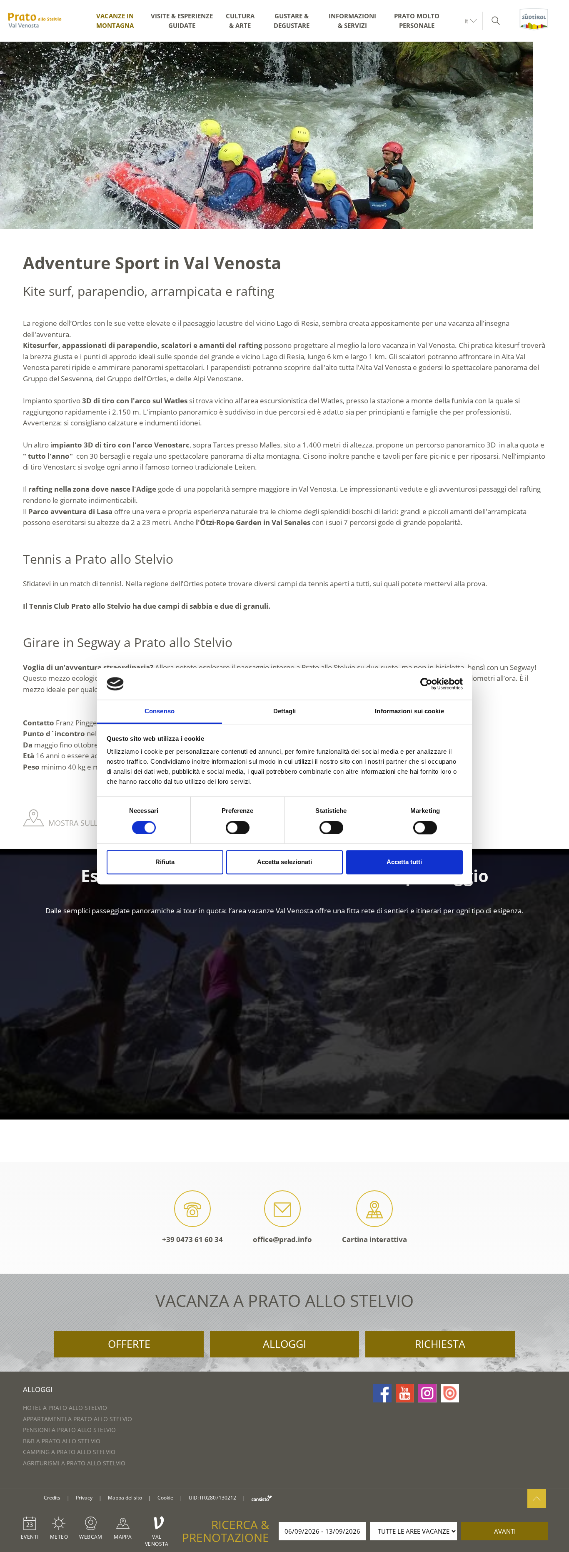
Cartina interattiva (374, 1239)
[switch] (238, 827)
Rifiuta (165, 862)
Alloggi (284, 1344)
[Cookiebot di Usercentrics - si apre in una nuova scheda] (426, 683)
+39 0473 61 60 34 (192, 1239)
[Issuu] (450, 1393)
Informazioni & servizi (352, 21)
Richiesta (440, 1344)
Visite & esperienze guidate (182, 21)
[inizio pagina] (536, 1498)
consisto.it (262, 1498)
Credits (52, 1497)
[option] (284, 135)
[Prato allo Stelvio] (34, 21)
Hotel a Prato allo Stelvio (65, 1408)
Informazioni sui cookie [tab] (409, 711)
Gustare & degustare (291, 21)
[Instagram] (427, 1393)
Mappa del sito (125, 1497)
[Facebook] (382, 1393)
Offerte (129, 1344)
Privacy (84, 1497)
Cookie (165, 1497)
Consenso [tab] (160, 711)
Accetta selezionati (284, 862)
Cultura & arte (240, 21)
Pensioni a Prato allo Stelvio (69, 1430)
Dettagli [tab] (284, 711)
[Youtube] (405, 1393)
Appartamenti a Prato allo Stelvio (77, 1419)
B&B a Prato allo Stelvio (61, 1441)
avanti (505, 1531)
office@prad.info (282, 1239)
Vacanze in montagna (115, 21)
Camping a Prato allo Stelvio (69, 1452)
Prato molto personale (416, 21)
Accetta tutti (404, 862)
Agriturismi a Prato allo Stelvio (74, 1463)
